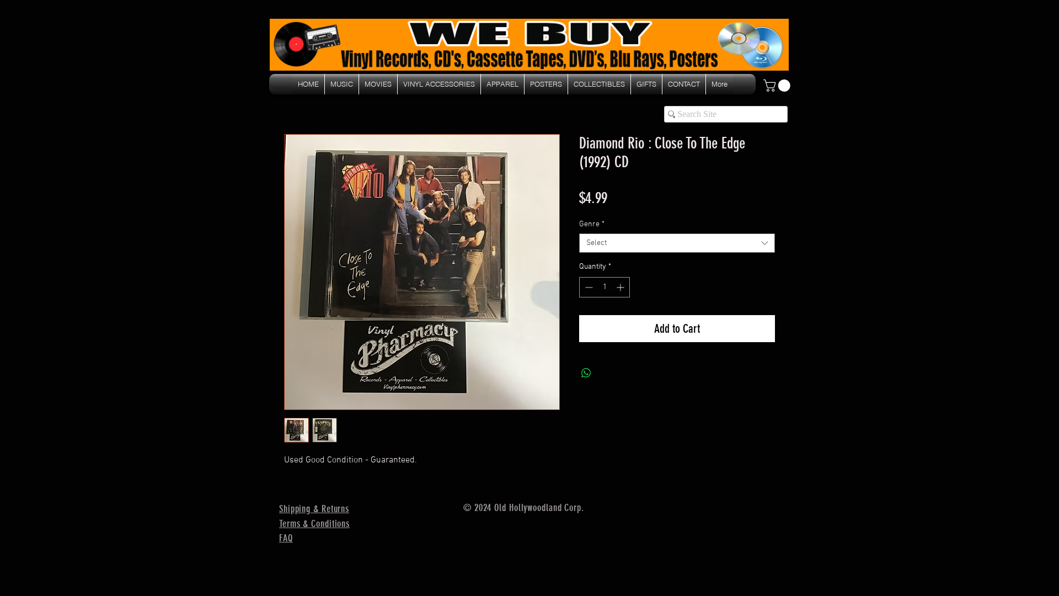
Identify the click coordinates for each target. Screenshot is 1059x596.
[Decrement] (588, 287)
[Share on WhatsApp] (586, 373)
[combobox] (677, 243)
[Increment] (621, 287)
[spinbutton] (604, 287)
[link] (778, 85)
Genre (592, 224)
